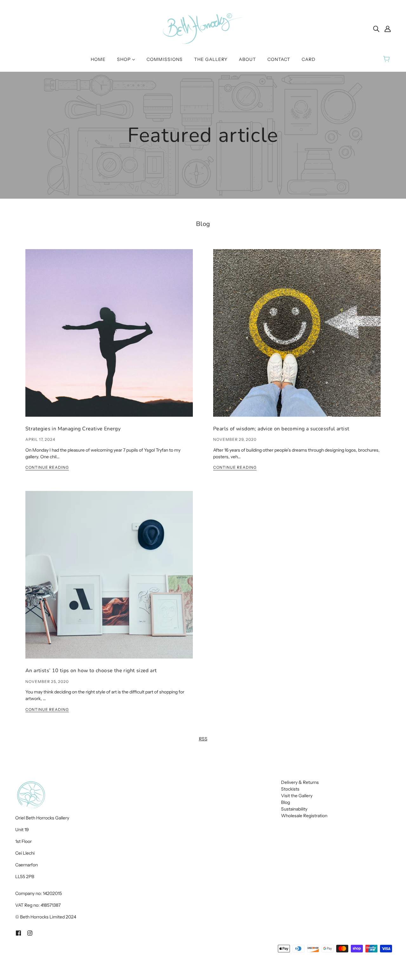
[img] (376, 28)
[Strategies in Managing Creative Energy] (109, 338)
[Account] (387, 28)
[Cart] (387, 59)
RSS (203, 739)
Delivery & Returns (300, 782)
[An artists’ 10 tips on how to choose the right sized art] (109, 580)
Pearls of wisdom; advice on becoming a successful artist (281, 428)
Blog (203, 224)
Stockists (290, 789)
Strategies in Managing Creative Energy (73, 428)
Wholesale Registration (304, 815)
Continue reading (47, 468)
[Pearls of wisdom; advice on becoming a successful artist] (297, 338)
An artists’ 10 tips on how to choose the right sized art (91, 670)
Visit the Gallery (296, 795)
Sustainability (294, 809)
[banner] (203, 28)
